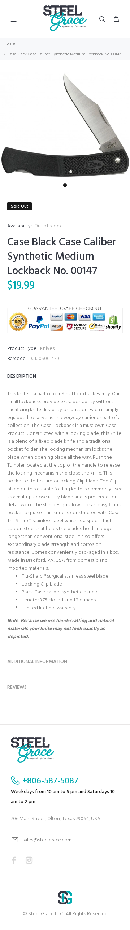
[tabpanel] (65, 126)
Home (9, 43)
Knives (47, 348)
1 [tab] (65, 185)
